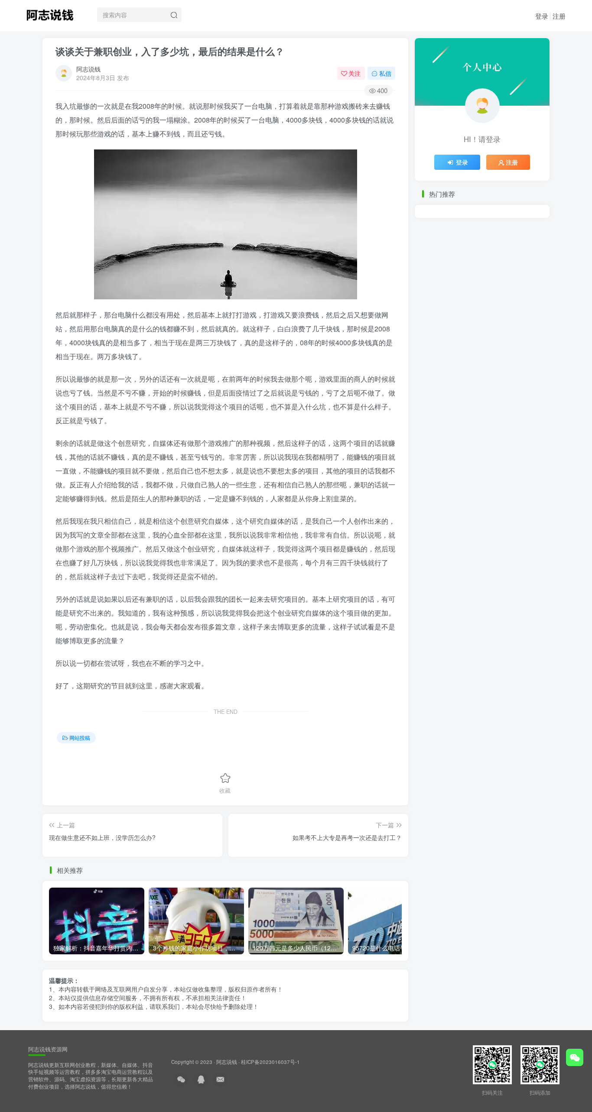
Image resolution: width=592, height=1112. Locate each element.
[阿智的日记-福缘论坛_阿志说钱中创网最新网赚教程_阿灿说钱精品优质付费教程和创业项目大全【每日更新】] (49, 13)
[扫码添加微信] (574, 1057)
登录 (541, 15)
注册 (559, 15)
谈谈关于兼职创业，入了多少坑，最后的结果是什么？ (169, 51)
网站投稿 (79, 737)
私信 (385, 73)
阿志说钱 (88, 69)
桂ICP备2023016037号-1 (270, 1061)
